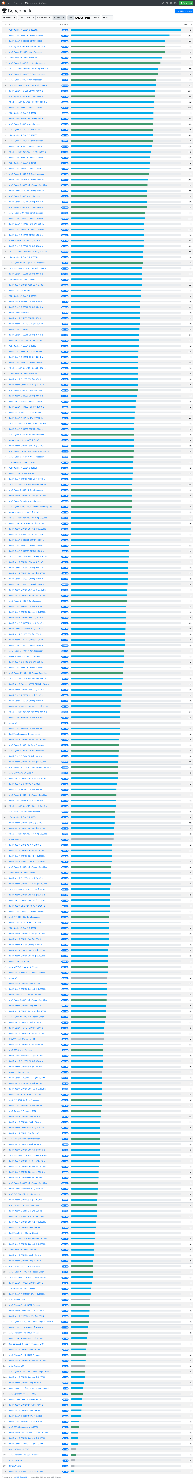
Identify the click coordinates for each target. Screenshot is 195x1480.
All (70, 17)
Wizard (43, 3)
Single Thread (44, 17)
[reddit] (167, 3)
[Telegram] (171, 3)
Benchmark (32, 3)
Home (9, 3)
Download (187, 3)
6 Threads (59, 17)
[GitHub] (175, 3)
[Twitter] (163, 3)
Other (96, 17)
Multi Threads (27, 17)
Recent (108, 17)
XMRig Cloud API (21, 1477)
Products (18, 3)
